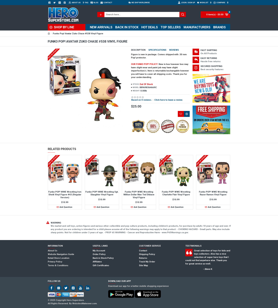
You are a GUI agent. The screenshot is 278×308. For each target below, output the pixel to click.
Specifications (157, 50)
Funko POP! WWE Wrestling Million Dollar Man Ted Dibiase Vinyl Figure (139, 195)
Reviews (174, 50)
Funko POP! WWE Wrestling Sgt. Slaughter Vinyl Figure (101, 193)
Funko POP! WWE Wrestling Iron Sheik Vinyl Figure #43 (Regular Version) (64, 195)
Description (138, 50)
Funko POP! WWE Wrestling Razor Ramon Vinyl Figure (213, 193)
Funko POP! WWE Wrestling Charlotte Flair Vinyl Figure (176, 193)
